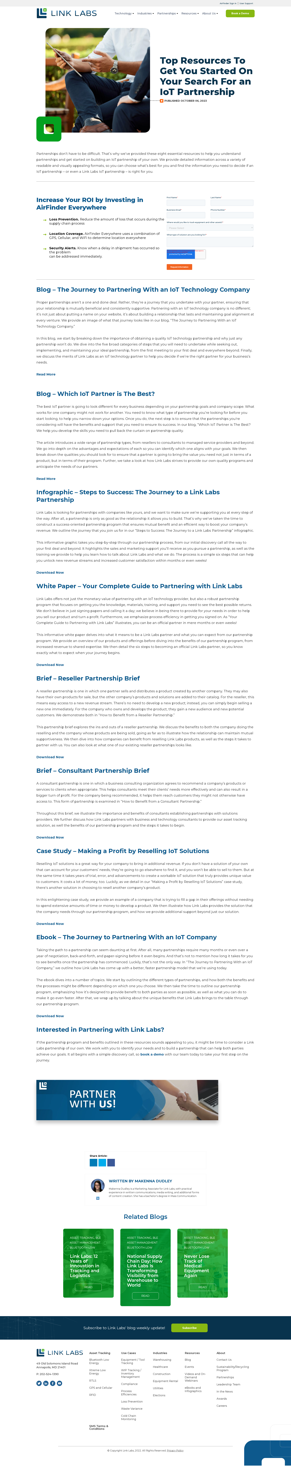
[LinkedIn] (93, 1162)
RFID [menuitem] (92, 1395)
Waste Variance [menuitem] (131, 1408)
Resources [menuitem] (188, 13)
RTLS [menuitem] (92, 1380)
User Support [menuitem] (246, 3)
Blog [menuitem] (188, 1359)
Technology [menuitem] (123, 13)
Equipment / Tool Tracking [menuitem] (133, 1361)
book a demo (152, 1054)
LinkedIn (97, 1198)
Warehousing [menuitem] (162, 1359)
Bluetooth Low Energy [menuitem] (99, 1361)
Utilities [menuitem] (158, 1388)
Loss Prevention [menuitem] (132, 1401)
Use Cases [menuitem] (128, 1353)
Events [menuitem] (189, 1367)
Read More (45, 374)
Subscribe (189, 1328)
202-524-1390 (49, 1374)
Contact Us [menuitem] (224, 1359)
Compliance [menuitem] (129, 1384)
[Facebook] (111, 1162)
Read (88, 1287)
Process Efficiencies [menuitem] (129, 1393)
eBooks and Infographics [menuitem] (193, 1389)
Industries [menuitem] (144, 13)
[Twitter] (102, 1162)
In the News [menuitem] (225, 1391)
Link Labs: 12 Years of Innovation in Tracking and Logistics (84, 1266)
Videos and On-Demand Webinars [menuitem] (195, 1377)
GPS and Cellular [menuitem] (100, 1387)
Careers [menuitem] (222, 1406)
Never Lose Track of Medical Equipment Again (196, 1266)
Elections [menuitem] (159, 1395)
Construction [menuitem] (162, 1374)
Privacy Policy (175, 1450)
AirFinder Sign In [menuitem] (228, 3)
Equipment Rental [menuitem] (165, 1381)
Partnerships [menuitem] (166, 13)
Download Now (50, 572)
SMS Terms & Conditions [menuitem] (98, 1427)
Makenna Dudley (153, 1181)
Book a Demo (240, 13)
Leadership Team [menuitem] (228, 1384)
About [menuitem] (221, 1353)
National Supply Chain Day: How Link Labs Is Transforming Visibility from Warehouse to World (144, 1271)
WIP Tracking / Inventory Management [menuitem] (131, 1374)
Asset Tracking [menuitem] (99, 1353)
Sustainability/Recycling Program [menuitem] (233, 1368)
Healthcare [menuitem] (160, 1367)
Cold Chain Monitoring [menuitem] (128, 1417)
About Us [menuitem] (209, 13)
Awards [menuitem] (222, 1398)
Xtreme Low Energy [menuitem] (97, 1372)
